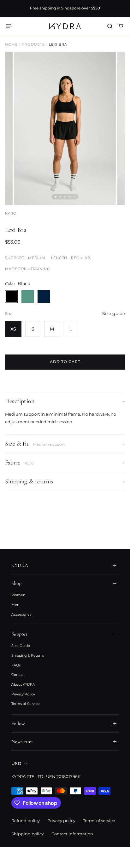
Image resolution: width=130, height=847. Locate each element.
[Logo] (65, 26)
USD (16, 763)
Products (34, 45)
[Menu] (10, 26)
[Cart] (120, 26)
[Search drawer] (109, 26)
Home (12, 45)
